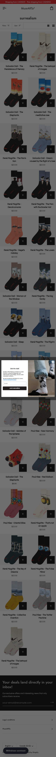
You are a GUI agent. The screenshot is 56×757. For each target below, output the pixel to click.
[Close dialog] (53, 362)
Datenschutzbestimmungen (9, 379)
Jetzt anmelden (14, 388)
